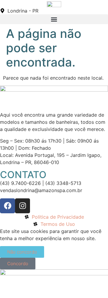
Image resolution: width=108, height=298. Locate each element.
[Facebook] (7, 205)
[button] (54, 19)
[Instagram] (22, 205)
